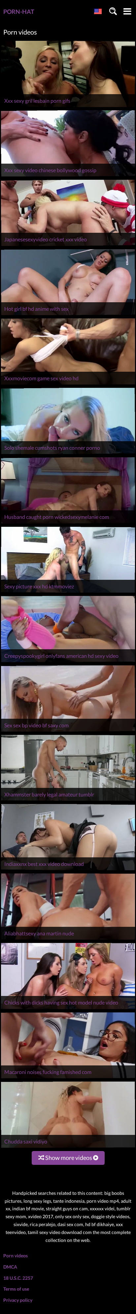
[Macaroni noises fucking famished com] (68, 1078)
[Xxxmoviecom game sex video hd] (68, 384)
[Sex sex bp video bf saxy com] (68, 731)
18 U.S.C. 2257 (18, 1278)
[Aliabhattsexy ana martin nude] (68, 939)
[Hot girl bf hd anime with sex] (68, 315)
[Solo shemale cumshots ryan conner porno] (68, 454)
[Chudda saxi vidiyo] (68, 1147)
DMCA (10, 1267)
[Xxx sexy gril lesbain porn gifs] (68, 107)
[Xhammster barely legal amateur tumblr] (68, 800)
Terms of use (16, 1289)
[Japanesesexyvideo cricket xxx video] (68, 246)
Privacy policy (17, 1300)
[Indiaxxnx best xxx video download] (68, 870)
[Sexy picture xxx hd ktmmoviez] (68, 592)
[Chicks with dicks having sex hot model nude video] (68, 1009)
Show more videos (68, 1157)
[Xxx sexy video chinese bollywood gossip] (68, 176)
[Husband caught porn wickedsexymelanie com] (68, 523)
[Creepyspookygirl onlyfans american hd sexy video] (68, 662)
